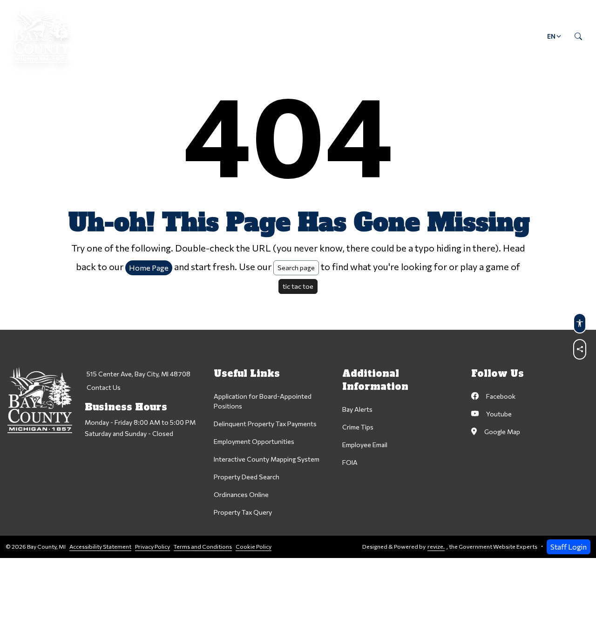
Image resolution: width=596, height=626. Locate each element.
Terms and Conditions (203, 546)
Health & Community (337, 36)
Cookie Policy (253, 546)
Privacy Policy (152, 546)
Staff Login (568, 546)
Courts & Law (252, 36)
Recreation (418, 36)
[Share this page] (579, 349)
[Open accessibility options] (579, 323)
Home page (149, 267)
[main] (298, 279)
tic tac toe (298, 286)
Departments (179, 36)
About (120, 36)
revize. (436, 546)
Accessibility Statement (100, 546)
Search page (296, 267)
